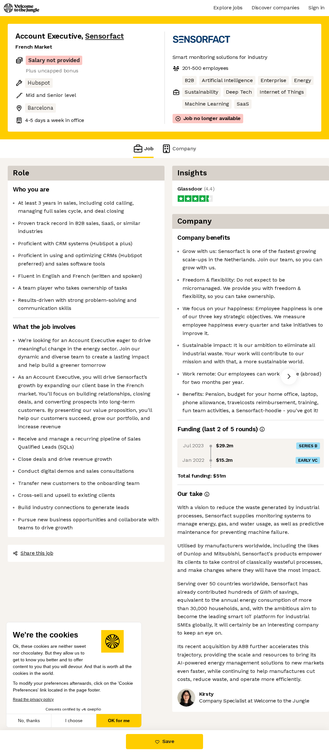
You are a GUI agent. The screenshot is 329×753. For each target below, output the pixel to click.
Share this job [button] (37, 553)
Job (149, 148)
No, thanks (29, 720)
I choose (74, 720)
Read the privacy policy (33, 699)
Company (184, 148)
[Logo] (21, 8)
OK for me (119, 720)
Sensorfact (104, 36)
